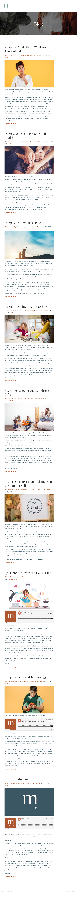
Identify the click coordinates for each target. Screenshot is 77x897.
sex (33, 681)
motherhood (37, 141)
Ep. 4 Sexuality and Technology (25, 677)
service (33, 489)
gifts (18, 398)
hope (16, 141)
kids (22, 141)
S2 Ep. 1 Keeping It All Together (26, 307)
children (7, 55)
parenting (32, 55)
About (70, 6)
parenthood (34, 577)
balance (7, 310)
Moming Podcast (7, 625)
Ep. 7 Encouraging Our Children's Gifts (27, 392)
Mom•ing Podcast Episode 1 (16, 831)
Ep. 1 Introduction (17, 779)
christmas (13, 398)
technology (38, 681)
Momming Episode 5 (14, 625)
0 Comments (13, 144)
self (29, 489)
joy (20, 141)
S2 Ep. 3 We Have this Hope (23, 223)
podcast (37, 783)
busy (11, 310)
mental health (14, 55)
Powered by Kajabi (69, 891)
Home (60, 6)
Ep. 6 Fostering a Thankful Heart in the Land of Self (28, 483)
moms (27, 55)
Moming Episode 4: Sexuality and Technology (19, 733)
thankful (38, 489)
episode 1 (7, 783)
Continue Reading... (11, 123)
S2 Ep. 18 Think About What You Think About (26, 49)
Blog (65, 6)
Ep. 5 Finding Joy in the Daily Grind (28, 573)
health (12, 141)
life (23, 310)
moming (21, 55)
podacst (38, 55)
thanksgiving (46, 489)
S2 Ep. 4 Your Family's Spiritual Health (25, 136)
